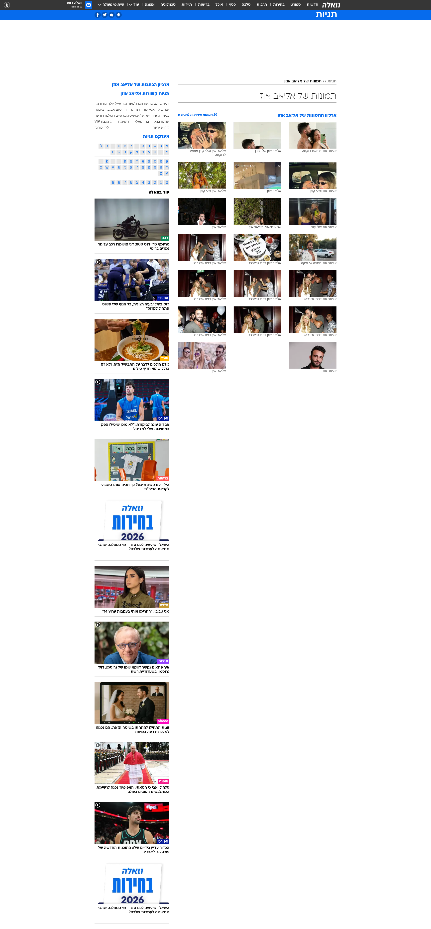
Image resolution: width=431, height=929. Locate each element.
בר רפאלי (142, 121)
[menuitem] (309, 5)
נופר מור (128, 103)
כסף (232, 5)
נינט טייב (122, 115)
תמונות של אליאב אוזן (303, 81)
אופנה (150, 5)
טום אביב (114, 109)
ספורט (296, 5)
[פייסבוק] (98, 15)
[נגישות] (7, 5)
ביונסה (99, 109)
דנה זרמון (101, 103)
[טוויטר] (105, 15)
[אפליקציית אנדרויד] (118, 15)
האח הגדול (142, 103)
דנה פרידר (132, 109)
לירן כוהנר (102, 127)
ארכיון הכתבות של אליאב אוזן (140, 85)
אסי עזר (149, 109)
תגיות (331, 81)
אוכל (219, 5)
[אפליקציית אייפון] (111, 15)
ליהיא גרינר (161, 127)
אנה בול (163, 109)
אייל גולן (115, 103)
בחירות (279, 5)
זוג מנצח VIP (104, 121)
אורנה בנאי (161, 121)
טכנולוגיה (168, 5)
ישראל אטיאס (139, 115)
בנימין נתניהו (159, 115)
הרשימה (124, 121)
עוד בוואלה (159, 192)
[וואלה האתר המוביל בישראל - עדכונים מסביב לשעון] (331, 4)
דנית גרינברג (160, 103)
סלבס (246, 5)
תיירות (187, 5)
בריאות (204, 5)
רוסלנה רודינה (105, 115)
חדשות (312, 5)
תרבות (262, 5)
